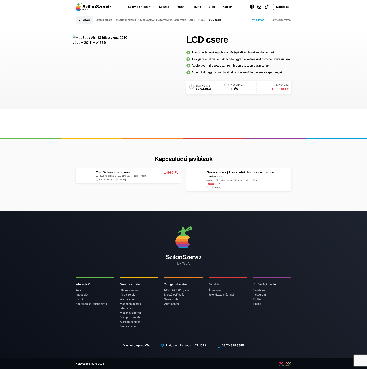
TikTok (257, 303)
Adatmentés (172, 303)
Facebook (259, 290)
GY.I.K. (80, 299)
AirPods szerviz (130, 321)
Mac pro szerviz (130, 317)
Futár (180, 7)
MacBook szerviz (126, 19)
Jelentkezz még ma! (221, 294)
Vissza (86, 19)
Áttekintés (258, 19)
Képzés (164, 7)
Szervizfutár (171, 299)
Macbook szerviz (131, 303)
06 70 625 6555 (232, 345)
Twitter (257, 299)
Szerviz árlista (138, 7)
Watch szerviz (129, 299)
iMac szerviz (128, 308)
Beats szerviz (128, 326)
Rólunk (196, 7)
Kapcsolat (282, 7)
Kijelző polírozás (174, 294)
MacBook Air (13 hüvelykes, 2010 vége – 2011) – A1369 (172, 19)
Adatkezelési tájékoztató (91, 303)
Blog (212, 7)
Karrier (227, 7)
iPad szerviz (127, 294)
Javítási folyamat (281, 19)
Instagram (259, 294)
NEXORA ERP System (177, 290)
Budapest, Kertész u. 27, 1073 (185, 345)
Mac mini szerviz (130, 312)
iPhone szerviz (129, 290)
